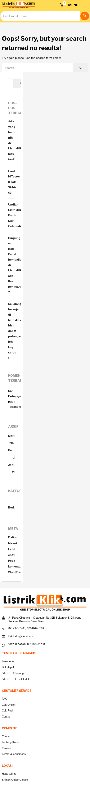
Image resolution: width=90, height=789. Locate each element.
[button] (61, 5)
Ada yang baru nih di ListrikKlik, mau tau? (11, 140)
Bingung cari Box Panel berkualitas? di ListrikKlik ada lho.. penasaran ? (11, 265)
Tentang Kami (10, 742)
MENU (73, 5)
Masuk (13, 543)
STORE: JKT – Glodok (16, 679)
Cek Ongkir (8, 704)
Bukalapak (8, 667)
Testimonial (15, 406)
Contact (6, 716)
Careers (6, 748)
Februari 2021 (14, 454)
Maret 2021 (12, 439)
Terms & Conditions (14, 754)
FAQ (4, 698)
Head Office (9, 773)
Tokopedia (8, 661)
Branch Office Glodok (15, 779)
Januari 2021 (13, 468)
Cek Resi (7, 710)
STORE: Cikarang (13, 673)
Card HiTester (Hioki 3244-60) (11, 181)
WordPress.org (18, 572)
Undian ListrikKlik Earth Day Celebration (11, 215)
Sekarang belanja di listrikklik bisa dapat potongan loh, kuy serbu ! (11, 330)
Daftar (12, 537)
